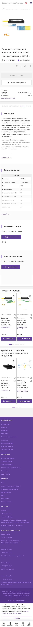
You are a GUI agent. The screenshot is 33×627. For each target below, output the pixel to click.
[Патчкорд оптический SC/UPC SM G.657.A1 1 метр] (24, 366)
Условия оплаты (6, 461)
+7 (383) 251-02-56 (6, 566)
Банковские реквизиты (9, 437)
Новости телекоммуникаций (10, 486)
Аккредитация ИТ (7, 449)
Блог (2, 483)
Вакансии (4, 431)
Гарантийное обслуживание (11, 468)
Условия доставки (7, 465)
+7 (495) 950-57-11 (6, 514)
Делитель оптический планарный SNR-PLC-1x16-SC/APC (6, 321)
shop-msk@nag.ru (7, 517)
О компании (5, 424)
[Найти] (26, 3)
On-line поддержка (7, 458)
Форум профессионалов (9, 489)
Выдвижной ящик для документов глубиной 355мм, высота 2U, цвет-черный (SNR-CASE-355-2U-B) (6, 384)
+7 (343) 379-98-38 (6, 537)
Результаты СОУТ (7, 446)
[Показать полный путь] (4, 8)
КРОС (3, 495)
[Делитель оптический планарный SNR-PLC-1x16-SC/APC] (8, 301)
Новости (4, 427)
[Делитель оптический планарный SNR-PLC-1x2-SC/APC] (24, 301)
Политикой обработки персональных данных (15, 612)
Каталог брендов (7, 443)
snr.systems (5, 499)
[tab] (5, 106)
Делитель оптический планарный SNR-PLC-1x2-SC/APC (22, 321)
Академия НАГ (6, 492)
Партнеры (4, 440)
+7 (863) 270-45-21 (6, 553)
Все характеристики (8, 98)
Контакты (4, 434)
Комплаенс (5, 471)
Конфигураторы (6, 502)
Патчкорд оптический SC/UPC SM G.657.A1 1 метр (22, 384)
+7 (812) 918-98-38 (6, 579)
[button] (16, 27)
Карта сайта (5, 474)
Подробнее (5, 158)
